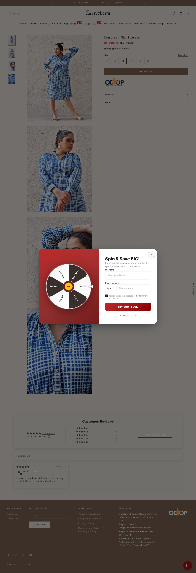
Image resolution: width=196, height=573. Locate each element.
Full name (109, 269)
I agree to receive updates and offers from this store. (128, 297)
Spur (134, 315)
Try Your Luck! (128, 306)
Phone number (112, 283)
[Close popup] (151, 255)
